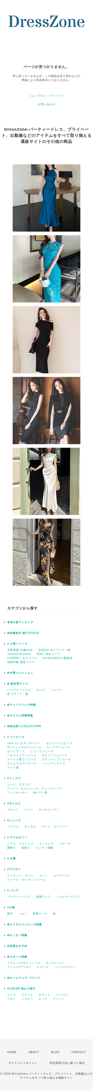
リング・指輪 (44, 847)
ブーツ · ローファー (55, 826)
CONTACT (79, 1052)
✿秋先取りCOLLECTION (24, 726)
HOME (11, 1052)
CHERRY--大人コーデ (22, 658)
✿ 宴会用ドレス (17, 683)
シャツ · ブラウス (19, 784)
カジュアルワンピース (22, 763)
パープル (61, 994)
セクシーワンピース (59, 743)
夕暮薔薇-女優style (20, 650)
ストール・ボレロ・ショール (26, 879)
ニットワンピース (42, 751)
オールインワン (49, 809)
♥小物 (11, 907)
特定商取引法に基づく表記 (67, 1063)
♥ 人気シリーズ (17, 643)
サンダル (30, 826)
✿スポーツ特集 (17, 956)
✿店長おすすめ (17, 946)
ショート (56, 689)
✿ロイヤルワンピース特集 (24, 924)
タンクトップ (54, 963)
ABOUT (33, 1052)
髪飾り (25, 847)
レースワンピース (58, 747)
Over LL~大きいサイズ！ (24, 743)
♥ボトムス (14, 803)
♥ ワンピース (16, 737)
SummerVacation (19, 654)
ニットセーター (17, 792)
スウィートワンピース (56, 759)
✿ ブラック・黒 (17, 693)
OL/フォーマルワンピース (24, 747)
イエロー (27, 998)
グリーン (59, 998)
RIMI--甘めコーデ (48, 654)
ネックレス (46, 843)
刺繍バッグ (43, 896)
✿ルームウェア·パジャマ (23, 977)
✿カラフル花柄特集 (20, 715)
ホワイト (44, 994)
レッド (43, 998)
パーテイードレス (19, 689)
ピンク (11, 994)
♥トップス (14, 778)
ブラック (27, 994)
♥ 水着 (11, 858)
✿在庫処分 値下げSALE (23, 633)
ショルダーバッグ (68, 896)
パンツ (28, 809)
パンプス (13, 826)
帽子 (10, 913)
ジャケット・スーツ (20, 875)
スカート (13, 809)
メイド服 (13, 767)
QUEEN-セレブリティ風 (54, 650)
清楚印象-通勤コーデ (21, 662)
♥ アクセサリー (17, 837)
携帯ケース (40, 913)
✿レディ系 (40, 792)
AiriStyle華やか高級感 (57, 658)
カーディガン (62, 875)
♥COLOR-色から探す (21, 988)
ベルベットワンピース (22, 755)
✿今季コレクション (20, 672)
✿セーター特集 (17, 935)
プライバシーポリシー (22, 1063)
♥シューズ (14, 820)
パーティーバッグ (19, 896)
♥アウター (14, 869)
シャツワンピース (53, 763)
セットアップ (16, 751)
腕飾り (11, 847)
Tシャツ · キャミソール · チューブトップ (34, 788)
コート (43, 875)
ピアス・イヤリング (20, 843)
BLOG (55, 1052)
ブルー (11, 998)
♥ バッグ (13, 890)
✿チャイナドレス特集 (21, 704)
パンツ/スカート (65, 967)
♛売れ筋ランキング (20, 622)
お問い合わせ (46, 104)
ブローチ (65, 843)
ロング (40, 689)
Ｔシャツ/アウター (19, 967)
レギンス (43, 967)
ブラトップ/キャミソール (23, 963)
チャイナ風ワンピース (22, 759)
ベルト (23, 913)
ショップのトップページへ (46, 95)
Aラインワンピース (54, 755)
